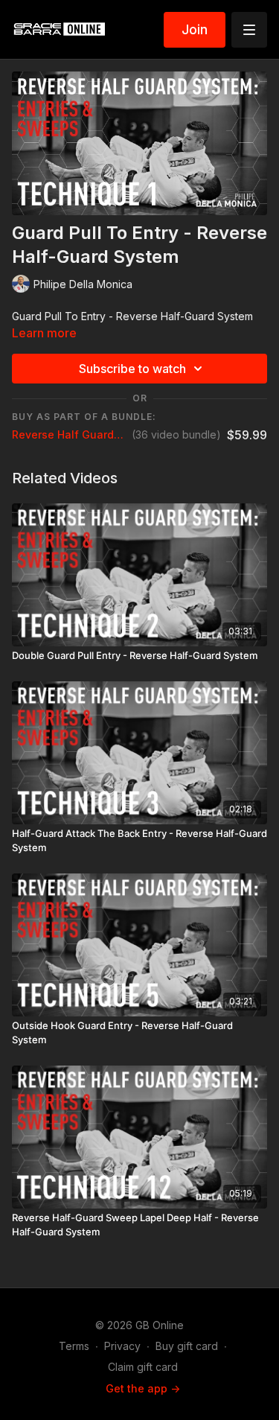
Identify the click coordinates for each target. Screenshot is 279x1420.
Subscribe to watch (132, 368)
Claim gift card (143, 1366)
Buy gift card (186, 1346)
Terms (74, 1346)
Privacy (122, 1346)
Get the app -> (143, 1388)
